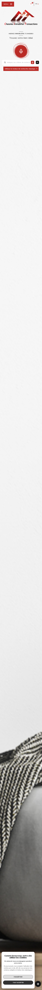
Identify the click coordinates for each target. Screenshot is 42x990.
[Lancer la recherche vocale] (21, 51)
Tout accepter (18, 982)
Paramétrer (18, 977)
